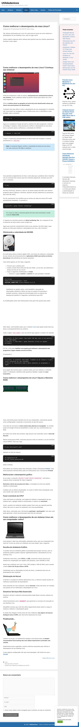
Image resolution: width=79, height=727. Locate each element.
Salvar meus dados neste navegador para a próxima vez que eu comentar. (28, 710)
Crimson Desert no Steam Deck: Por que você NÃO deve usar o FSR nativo (68, 113)
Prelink (47, 468)
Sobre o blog (34, 10)
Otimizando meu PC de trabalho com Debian (69, 43)
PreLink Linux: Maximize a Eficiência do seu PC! (17, 665)
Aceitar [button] (60, 721)
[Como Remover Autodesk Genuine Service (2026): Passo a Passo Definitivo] (69, 174)
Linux (26, 10)
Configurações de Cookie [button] (64, 719)
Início (3, 10)
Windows (18, 10)
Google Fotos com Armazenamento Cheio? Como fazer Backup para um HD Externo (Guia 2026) (69, 65)
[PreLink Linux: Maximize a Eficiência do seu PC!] (69, 98)
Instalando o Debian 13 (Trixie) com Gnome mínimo (69, 49)
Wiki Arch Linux (50, 658)
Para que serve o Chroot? (11, 663)
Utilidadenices (10, 2)
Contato (43, 10)
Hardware (10, 10)
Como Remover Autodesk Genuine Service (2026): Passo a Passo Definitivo (68, 157)
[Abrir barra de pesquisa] (77, 10)
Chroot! (5, 654)
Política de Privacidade (54, 10)
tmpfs (34, 327)
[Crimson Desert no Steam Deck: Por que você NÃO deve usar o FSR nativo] (69, 130)
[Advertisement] (28, 17)
